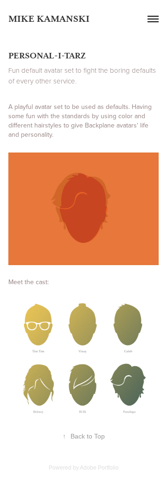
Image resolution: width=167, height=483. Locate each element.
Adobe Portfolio (99, 467)
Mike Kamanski (49, 19)
